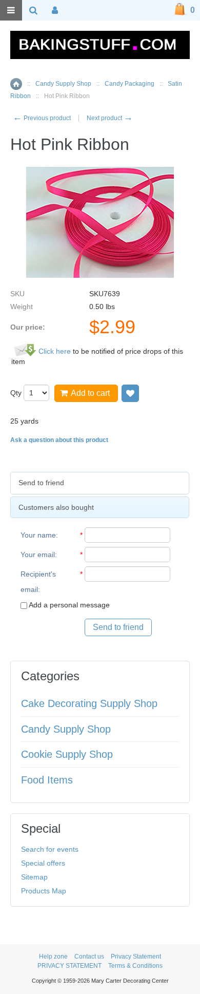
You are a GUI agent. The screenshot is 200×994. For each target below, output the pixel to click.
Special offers (43, 863)
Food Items (47, 780)
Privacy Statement (136, 956)
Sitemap (34, 877)
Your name (38, 535)
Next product (110, 118)
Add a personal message (68, 605)
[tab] (99, 483)
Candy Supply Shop (63, 83)
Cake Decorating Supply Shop (89, 703)
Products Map (43, 891)
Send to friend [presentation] (41, 483)
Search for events (49, 849)
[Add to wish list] (130, 393)
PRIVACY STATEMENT (69, 965)
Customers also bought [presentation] (56, 507)
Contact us (89, 956)
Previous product (42, 118)
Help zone (53, 956)
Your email (38, 554)
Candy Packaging (129, 83)
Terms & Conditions (135, 965)
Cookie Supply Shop (67, 754)
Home (16, 84)
